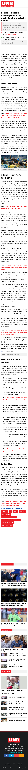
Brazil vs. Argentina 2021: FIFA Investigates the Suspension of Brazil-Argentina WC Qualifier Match (14, 116)
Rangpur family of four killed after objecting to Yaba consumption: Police (16, 702)
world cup (22, 511)
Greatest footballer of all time (11, 519)
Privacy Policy (16, 763)
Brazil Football (6, 514)
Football (4, 511)
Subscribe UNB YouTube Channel (12, 508)
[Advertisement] (14, 545)
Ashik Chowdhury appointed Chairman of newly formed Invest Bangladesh (16, 708)
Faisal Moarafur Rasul (10, 34)
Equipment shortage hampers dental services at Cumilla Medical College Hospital (17, 665)
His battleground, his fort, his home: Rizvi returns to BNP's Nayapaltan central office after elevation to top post (12, 692)
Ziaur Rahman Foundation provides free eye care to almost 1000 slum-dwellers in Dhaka (18, 654)
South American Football (9, 517)
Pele (10, 511)
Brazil (15, 511)
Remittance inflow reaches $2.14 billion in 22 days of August (18, 714)
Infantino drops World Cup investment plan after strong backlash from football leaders (13, 585)
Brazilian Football (7, 525)
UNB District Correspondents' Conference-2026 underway (17, 660)
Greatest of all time (7, 522)
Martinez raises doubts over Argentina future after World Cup (13, 624)
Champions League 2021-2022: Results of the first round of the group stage (14, 267)
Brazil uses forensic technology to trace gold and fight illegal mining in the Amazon (13, 605)
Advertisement (9, 765)
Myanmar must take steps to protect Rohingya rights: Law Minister (17, 697)
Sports (7, 10)
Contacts (18, 765)
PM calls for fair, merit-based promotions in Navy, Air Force (17, 719)
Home (2, 10)
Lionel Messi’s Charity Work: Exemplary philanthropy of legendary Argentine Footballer (14, 332)
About (8, 763)
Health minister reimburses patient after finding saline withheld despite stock (12, 650)
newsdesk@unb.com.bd (14, 752)
